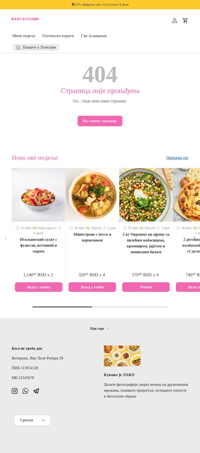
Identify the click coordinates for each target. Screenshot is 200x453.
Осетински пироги (58, 36)
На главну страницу (100, 121)
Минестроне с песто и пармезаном (92, 237)
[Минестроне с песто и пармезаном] (92, 194)
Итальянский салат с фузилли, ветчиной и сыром (38, 245)
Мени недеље (23, 36)
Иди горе (97, 328)
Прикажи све (177, 158)
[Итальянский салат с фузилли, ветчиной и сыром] (38, 194)
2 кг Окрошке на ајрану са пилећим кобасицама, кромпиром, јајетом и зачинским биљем (146, 243)
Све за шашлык (94, 36)
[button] (185, 20)
